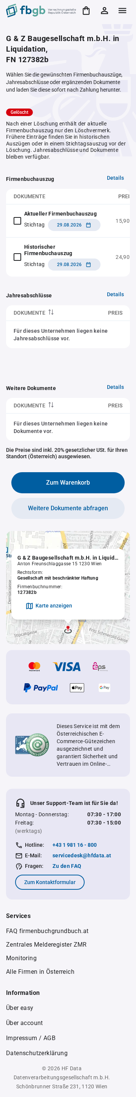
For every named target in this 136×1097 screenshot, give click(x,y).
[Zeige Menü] (122, 10)
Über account (24, 1023)
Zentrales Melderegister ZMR (46, 944)
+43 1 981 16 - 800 (75, 845)
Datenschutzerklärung (37, 1053)
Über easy (20, 1007)
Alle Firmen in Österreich (40, 971)
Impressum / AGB (31, 1038)
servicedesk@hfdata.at (82, 855)
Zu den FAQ (67, 866)
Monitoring (21, 958)
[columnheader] (46, 313)
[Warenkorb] (86, 10)
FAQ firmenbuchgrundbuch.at (47, 931)
